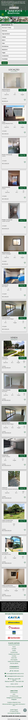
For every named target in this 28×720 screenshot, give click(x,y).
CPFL (14, 694)
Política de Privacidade (14, 661)
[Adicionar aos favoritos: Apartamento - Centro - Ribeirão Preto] (25, 198)
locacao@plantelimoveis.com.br (15, 673)
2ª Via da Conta (14, 696)
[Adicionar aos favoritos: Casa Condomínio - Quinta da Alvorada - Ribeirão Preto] (25, 530)
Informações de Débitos (14, 713)
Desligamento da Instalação (14, 698)
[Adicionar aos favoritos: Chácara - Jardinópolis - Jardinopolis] (25, 367)
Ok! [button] (14, 7)
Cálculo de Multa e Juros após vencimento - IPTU (14, 704)
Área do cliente (14, 663)
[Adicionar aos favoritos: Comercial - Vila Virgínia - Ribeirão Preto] (25, 295)
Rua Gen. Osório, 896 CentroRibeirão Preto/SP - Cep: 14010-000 (14, 680)
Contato (14, 656)
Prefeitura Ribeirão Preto (14, 702)
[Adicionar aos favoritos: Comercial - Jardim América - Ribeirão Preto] (25, 465)
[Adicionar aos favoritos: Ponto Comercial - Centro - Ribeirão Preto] (25, 162)
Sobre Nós (14, 658)
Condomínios (14, 652)
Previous (4, 19)
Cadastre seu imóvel (13, 654)
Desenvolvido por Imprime (13, 719)
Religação (14, 699)
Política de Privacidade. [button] (7, 5)
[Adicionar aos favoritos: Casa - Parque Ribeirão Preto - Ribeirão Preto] (25, 132)
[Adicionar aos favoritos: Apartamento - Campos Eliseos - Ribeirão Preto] (25, 100)
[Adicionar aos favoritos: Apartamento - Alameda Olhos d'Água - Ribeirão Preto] (25, 328)
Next (23, 19)
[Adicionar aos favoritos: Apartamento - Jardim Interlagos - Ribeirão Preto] (25, 263)
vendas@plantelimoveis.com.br (15, 676)
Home (14, 647)
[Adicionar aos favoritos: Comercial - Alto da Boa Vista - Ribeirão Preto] (25, 563)
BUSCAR (4, 63)
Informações (14, 659)
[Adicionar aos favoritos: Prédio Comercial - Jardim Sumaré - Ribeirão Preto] (25, 227)
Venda (14, 650)
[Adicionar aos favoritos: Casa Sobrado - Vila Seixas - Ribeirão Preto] (25, 400)
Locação (14, 648)
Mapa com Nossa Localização (14, 686)
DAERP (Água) (14, 710)
